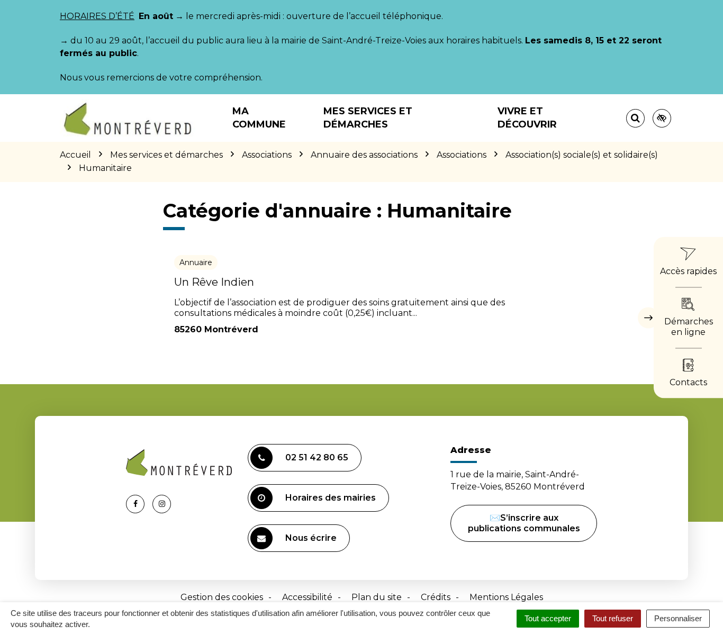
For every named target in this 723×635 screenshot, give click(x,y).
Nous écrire (311, 538)
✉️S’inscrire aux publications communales (524, 523)
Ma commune (259, 117)
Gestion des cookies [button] (221, 597)
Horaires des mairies (330, 498)
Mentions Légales (506, 597)
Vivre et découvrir (527, 117)
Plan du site (376, 597)
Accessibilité (307, 597)
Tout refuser (612, 618)
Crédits (435, 597)
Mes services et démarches (367, 117)
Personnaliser (678, 618)
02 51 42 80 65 (316, 457)
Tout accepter (548, 618)
